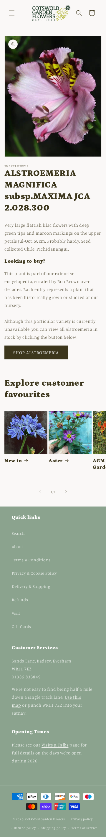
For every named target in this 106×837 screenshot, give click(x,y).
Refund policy (25, 828)
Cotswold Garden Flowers (45, 819)
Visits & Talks (55, 745)
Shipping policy (54, 828)
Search (18, 533)
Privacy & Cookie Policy (34, 572)
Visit (16, 613)
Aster (56, 461)
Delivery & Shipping (31, 586)
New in (13, 461)
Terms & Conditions (31, 559)
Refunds (20, 599)
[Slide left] (40, 491)
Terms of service (84, 828)
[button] (11, 12)
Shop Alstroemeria (36, 352)
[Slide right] (65, 491)
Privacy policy (82, 819)
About (17, 546)
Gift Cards (21, 626)
